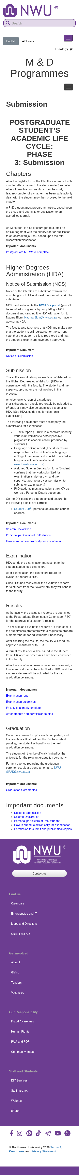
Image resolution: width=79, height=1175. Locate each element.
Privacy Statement (43, 1151)
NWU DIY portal (49, 305)
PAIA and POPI (20, 1041)
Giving (15, 972)
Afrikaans (28, 41)
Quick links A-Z (20, 934)
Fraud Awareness (22, 1021)
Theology (62, 49)
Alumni (15, 962)
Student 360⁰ (22, 509)
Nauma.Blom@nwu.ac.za (40, 317)
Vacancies (17, 992)
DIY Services (19, 1080)
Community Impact (23, 1052)
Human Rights (20, 1031)
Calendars (17, 903)
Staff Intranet (19, 1090)
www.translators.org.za (28, 464)
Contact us (39, 873)
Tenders (16, 982)
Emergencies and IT (24, 913)
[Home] (30, 10)
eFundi (15, 1111)
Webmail (16, 1101)
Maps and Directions (24, 923)
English (11, 41)
